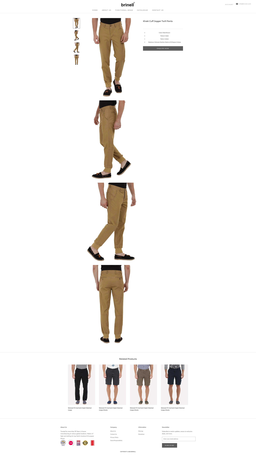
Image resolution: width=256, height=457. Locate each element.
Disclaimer (141, 434)
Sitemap (140, 431)
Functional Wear (124, 10)
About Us (106, 10)
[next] (192, 387)
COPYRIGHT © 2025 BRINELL (128, 451)
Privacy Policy (114, 437)
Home (95, 10)
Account (229, 4)
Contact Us (158, 10)
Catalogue (142, 10)
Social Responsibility (116, 440)
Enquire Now (163, 48)
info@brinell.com (245, 4)
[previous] (63, 387)
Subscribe (169, 445)
